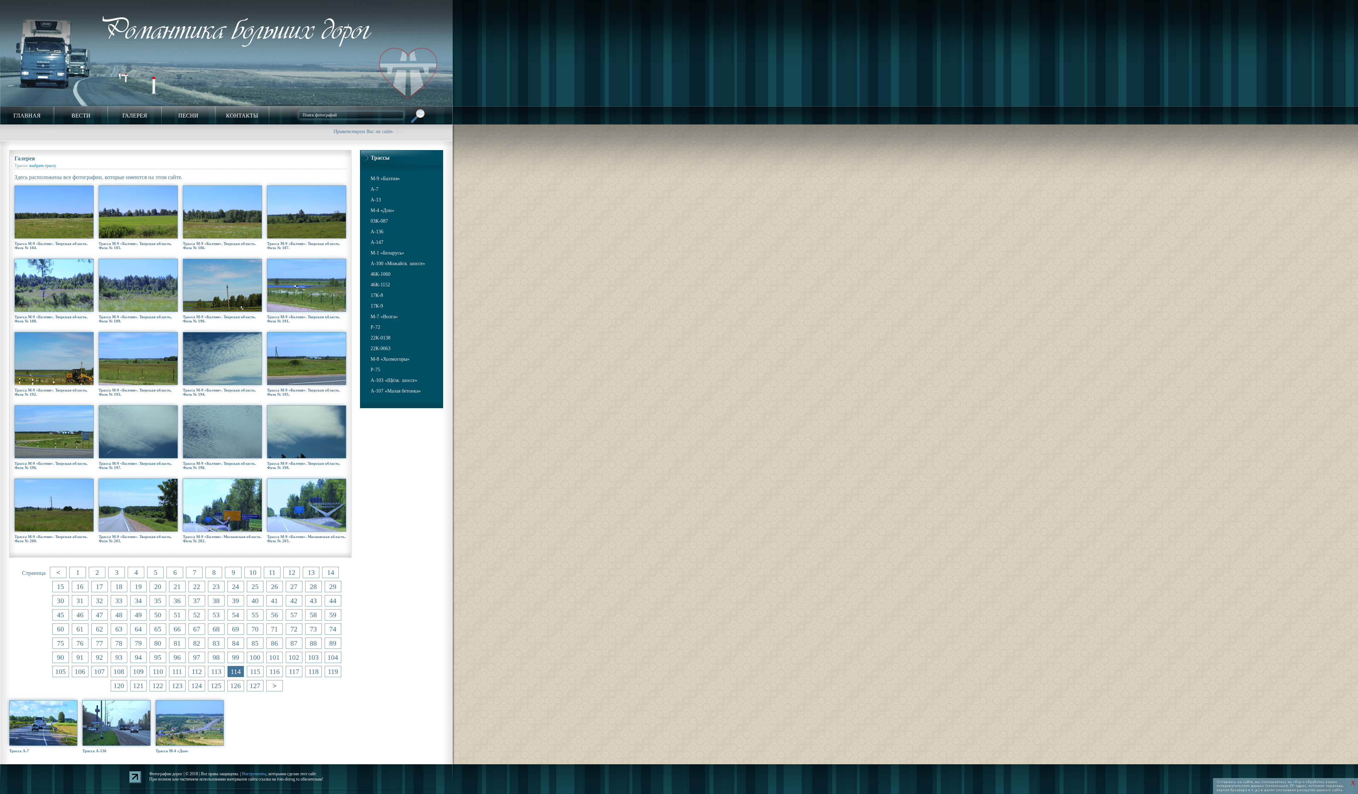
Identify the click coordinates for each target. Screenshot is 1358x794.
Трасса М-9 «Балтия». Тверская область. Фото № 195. (303, 392)
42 (293, 601)
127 (255, 686)
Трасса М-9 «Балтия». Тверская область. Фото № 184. (51, 245)
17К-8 (377, 295)
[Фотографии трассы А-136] (116, 722)
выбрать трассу (42, 165)
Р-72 (375, 327)
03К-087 (379, 221)
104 (332, 657)
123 (177, 686)
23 (216, 586)
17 (99, 586)
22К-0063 (380, 348)
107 (99, 671)
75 (60, 643)
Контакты (242, 116)
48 (118, 615)
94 (138, 657)
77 (99, 643)
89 (332, 643)
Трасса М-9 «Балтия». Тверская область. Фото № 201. (135, 539)
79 (138, 643)
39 (235, 601)
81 (177, 643)
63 (118, 629)
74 (332, 629)
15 (60, 586)
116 (274, 671)
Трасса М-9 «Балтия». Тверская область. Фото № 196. (51, 465)
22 (196, 586)
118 (313, 671)
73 (313, 629)
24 (235, 586)
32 (99, 601)
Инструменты (254, 773)
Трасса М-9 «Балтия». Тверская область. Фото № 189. (135, 319)
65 (157, 629)
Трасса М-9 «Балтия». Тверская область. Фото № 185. (135, 245)
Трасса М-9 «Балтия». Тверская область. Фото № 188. (51, 319)
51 (177, 615)
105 (60, 671)
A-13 (376, 199)
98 (216, 657)
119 (333, 671)
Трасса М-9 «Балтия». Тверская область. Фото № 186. (219, 245)
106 (80, 671)
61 (79, 629)
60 (60, 629)
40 (255, 601)
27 (293, 586)
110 (158, 671)
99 (235, 657)
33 (118, 601)
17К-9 (377, 306)
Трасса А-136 (94, 751)
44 (332, 601)
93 (118, 657)
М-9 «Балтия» (385, 178)
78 (118, 643)
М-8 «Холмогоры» (390, 359)
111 (177, 671)
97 (196, 657)
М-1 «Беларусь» (387, 253)
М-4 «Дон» (382, 210)
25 (255, 586)
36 (177, 601)
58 (313, 615)
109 (138, 671)
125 (216, 686)
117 (294, 671)
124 (196, 686)
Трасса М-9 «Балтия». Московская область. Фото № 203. (306, 539)
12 (291, 572)
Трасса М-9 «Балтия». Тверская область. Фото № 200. (51, 539)
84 (235, 643)
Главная (27, 116)
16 (79, 586)
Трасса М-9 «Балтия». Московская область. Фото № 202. (222, 539)
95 (157, 657)
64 (138, 629)
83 (216, 643)
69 (235, 629)
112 (197, 671)
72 (293, 629)
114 (236, 671)
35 (157, 601)
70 (255, 629)
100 (255, 657)
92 (99, 657)
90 (60, 657)
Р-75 (375, 369)
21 (177, 586)
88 (313, 643)
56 (274, 615)
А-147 (377, 242)
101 (274, 657)
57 (293, 615)
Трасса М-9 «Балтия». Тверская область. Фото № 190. (219, 319)
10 (252, 572)
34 (138, 601)
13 (311, 572)
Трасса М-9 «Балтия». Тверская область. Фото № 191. (303, 319)
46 (79, 615)
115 (255, 671)
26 (274, 586)
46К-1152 (380, 284)
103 (313, 657)
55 (255, 615)
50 (157, 615)
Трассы (380, 158)
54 (235, 615)
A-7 (374, 189)
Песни (188, 116)
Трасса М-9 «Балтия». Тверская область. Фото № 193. (135, 392)
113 (216, 671)
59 (332, 615)
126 (235, 686)
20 (157, 586)
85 (255, 643)
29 (332, 586)
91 (79, 657)
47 (99, 615)
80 (157, 643)
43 (313, 601)
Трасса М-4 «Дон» (172, 751)
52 (196, 615)
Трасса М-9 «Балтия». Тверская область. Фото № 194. (219, 392)
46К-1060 (380, 274)
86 (274, 643)
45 (60, 615)
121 (138, 686)
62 (99, 629)
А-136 (377, 231)
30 (60, 601)
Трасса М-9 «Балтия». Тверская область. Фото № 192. (51, 392)
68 (216, 629)
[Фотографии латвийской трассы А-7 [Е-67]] (43, 722)
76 (79, 643)
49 (138, 615)
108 (119, 671)
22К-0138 (380, 338)
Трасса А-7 (19, 751)
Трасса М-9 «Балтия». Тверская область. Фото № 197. (135, 465)
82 (196, 643)
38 (216, 601)
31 (79, 601)
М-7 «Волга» (384, 316)
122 (157, 686)
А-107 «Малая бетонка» (396, 391)
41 (274, 601)
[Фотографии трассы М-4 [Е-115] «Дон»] (189, 722)
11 (272, 572)
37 (196, 601)
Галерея (134, 116)
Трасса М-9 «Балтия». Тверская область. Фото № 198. (219, 465)
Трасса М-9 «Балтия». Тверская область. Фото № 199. (303, 465)
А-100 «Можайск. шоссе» (398, 263)
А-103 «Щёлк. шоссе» (394, 380)
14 (330, 572)
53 (216, 615)
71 (274, 629)
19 (138, 586)
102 (294, 657)
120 (119, 686)
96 (177, 657)
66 (177, 629)
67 (196, 629)
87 (293, 643)
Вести (81, 116)
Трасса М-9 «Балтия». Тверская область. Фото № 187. (303, 245)
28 (313, 586)
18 (118, 586)
